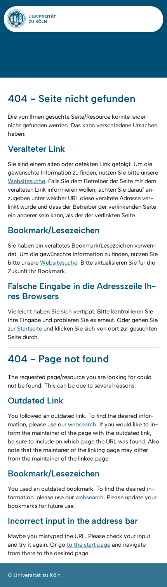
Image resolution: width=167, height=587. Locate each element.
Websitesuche (26, 181)
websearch (82, 424)
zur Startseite (25, 328)
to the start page (88, 544)
